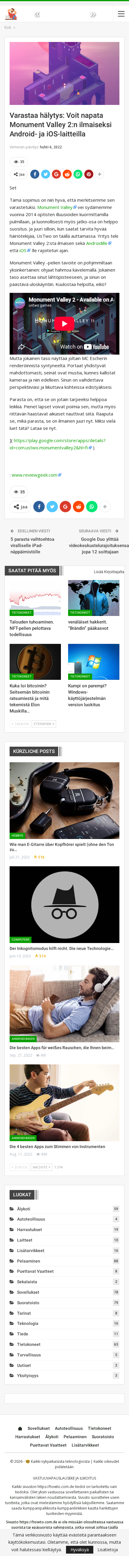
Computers (20, 939)
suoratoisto (28, 1302)
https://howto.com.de (56, 1486)
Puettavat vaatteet (35, 1271)
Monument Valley (55, 207)
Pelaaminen (28, 1261)
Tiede (22, 1333)
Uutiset (24, 1365)
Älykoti (23, 1208)
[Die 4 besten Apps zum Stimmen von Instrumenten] (64, 1102)
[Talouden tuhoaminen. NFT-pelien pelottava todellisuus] (35, 598)
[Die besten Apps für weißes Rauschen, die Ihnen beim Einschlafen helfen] (64, 1003)
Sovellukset (28, 1292)
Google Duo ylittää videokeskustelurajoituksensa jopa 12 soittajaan (99, 546)
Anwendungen (23, 1038)
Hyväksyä (79, 1549)
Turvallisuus (29, 1354)
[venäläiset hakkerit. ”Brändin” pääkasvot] (93, 598)
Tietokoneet (22, 612)
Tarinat (24, 1313)
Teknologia (27, 1323)
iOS (23, 250)
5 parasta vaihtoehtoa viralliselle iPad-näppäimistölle (32, 546)
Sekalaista (27, 1281)
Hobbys (17, 835)
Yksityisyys (27, 1375)
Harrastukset (29, 1229)
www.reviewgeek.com (34, 475)
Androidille (96, 243)
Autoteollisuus (31, 1219)
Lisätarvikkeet (30, 1250)
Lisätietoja (108, 1550)
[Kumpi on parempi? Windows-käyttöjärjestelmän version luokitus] (93, 662)
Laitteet (24, 1240)
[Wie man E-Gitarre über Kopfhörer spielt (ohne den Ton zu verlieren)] (64, 800)
